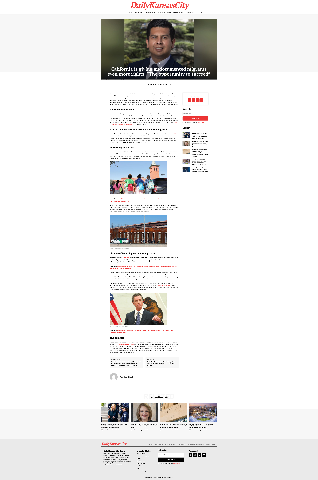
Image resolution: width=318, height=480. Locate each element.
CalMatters (126, 257)
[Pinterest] (197, 100)
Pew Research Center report (125, 344)
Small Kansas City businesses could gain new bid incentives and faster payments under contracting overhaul (200, 153)
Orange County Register (163, 285)
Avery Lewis (195, 430)
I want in (194, 118)
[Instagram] (199, 455)
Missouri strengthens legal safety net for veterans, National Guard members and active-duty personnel (200, 135)
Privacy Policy (201, 122)
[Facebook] (189, 100)
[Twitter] (193, 100)
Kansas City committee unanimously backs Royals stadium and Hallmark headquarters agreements (199, 162)
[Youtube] (204, 455)
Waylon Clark (152, 84)
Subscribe (170, 459)
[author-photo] (102, 430)
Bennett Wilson (166, 430)
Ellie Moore (136, 430)
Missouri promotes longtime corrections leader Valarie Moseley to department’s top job (200, 144)
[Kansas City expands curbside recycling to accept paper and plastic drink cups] (186, 169)
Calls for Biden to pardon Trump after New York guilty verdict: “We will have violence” (161, 363)
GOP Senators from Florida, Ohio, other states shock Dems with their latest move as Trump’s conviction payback (126, 363)
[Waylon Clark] (114, 377)
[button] (201, 12)
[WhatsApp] (201, 100)
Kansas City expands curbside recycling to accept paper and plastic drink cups (200, 169)
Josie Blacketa (107, 430)
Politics (159, 63)
